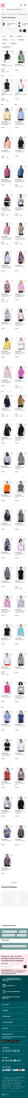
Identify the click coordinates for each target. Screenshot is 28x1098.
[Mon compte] (21, 5)
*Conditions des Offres (6, 1086)
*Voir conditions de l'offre (6, 970)
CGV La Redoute (5, 1077)
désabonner (19, 971)
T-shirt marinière (21, 935)
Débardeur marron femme (10, 931)
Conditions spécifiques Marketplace (18, 1077)
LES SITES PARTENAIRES (7, 1022)
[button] (25, 5)
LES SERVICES (5, 1010)
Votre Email (4, 963)
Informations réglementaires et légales (9, 1080)
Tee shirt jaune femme (9, 935)
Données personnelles (6, 1085)
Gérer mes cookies (16, 1085)
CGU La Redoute (18, 1081)
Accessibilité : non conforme (15, 1088)
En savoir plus (8, 1038)
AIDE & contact (5, 1004)
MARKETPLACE (5, 1028)
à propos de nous (6, 1016)
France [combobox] (5, 1094)
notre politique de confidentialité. (8, 973)
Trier (3, 36)
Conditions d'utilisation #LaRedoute (14, 1083)
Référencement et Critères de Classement (12, 1078)
